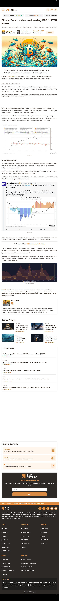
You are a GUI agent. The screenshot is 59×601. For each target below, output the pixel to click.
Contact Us (6, 567)
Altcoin (47, 323)
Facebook (43, 532)
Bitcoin (5, 385)
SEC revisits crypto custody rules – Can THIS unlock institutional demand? (51, 339)
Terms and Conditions (28, 563)
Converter (24, 540)
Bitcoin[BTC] (11, 76)
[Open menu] (3, 9)
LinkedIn (43, 536)
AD (56, 0)
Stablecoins (6, 543)
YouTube (43, 543)
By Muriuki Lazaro (49, 342)
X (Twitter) (44, 529)
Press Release (25, 532)
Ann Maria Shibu (26, 33)
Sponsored (25, 529)
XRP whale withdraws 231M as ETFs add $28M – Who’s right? (21, 339)
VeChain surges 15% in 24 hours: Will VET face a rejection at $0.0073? (22, 327)
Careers (4, 574)
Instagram (44, 540)
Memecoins (5, 547)
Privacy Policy (26, 559)
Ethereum (5, 532)
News (17, 335)
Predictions (25, 536)
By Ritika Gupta (20, 342)
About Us (5, 559)
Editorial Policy (26, 567)
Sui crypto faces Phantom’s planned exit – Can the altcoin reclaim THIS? (50, 327)
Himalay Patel (10, 33)
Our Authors (6, 563)
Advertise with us (8, 570)
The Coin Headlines (27, 570)
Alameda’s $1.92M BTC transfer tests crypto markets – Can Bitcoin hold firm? (26, 387)
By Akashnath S (20, 331)
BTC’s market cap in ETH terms (36, 244)
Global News (6, 551)
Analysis (18, 323)
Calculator (25, 543)
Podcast (24, 547)
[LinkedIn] (12, 303)
